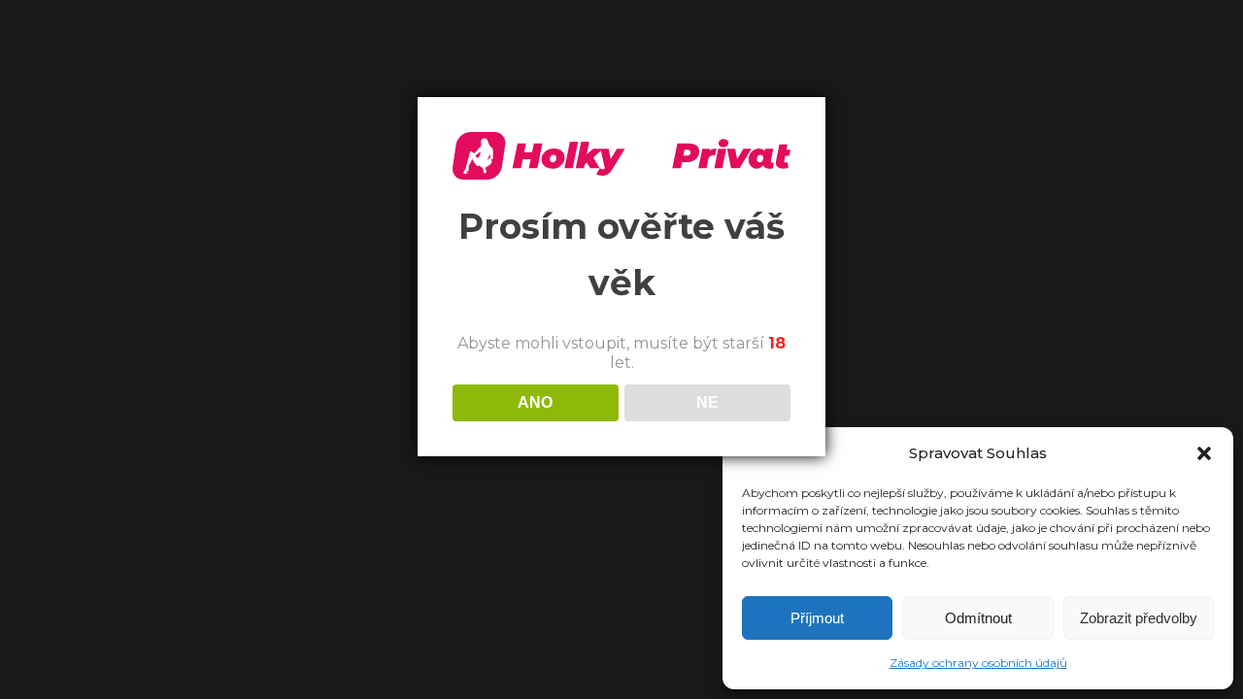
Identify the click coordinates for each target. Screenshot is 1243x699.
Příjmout (817, 618)
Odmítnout (978, 618)
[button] (1204, 453)
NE (707, 402)
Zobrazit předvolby (1138, 618)
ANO (535, 402)
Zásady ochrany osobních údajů (978, 662)
